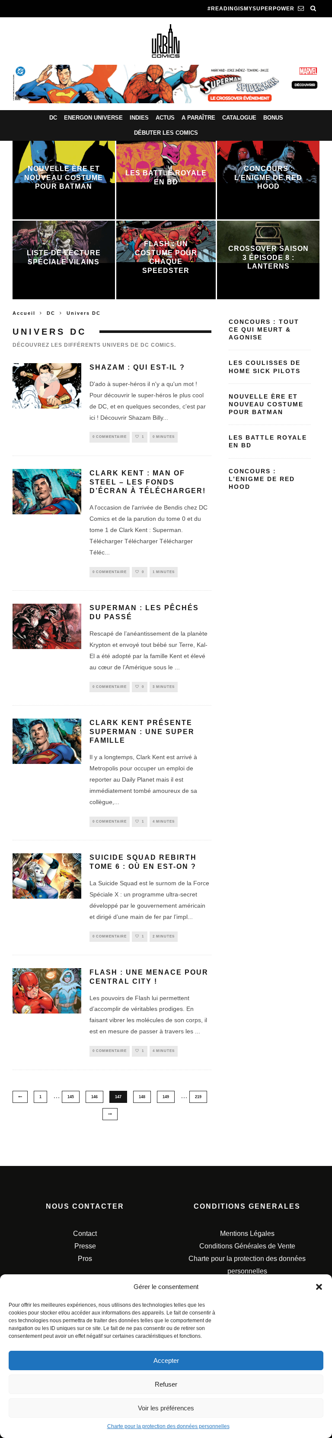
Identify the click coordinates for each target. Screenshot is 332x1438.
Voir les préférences (166, 1408)
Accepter (166, 1360)
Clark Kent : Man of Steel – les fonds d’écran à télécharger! (147, 482)
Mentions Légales (247, 1233)
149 (166, 1097)
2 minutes (164, 936)
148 (142, 1097)
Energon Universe (93, 117)
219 (198, 1097)
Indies (139, 117)
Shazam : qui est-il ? (137, 367)
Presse (85, 1246)
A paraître (198, 117)
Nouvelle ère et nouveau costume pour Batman (266, 404)
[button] (319, 1287)
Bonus (273, 117)
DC (53, 117)
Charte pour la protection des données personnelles (168, 1426)
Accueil (24, 313)
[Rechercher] (313, 8)
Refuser (166, 1384)
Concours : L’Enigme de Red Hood (262, 479)
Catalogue (239, 117)
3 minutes (164, 687)
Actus (165, 117)
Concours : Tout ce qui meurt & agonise (264, 329)
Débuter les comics (166, 133)
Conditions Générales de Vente (247, 1246)
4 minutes (164, 822)
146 (94, 1097)
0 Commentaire (110, 437)
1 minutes (164, 572)
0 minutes (164, 437)
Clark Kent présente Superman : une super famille (142, 731)
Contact (85, 1233)
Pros (85, 1258)
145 (70, 1097)
